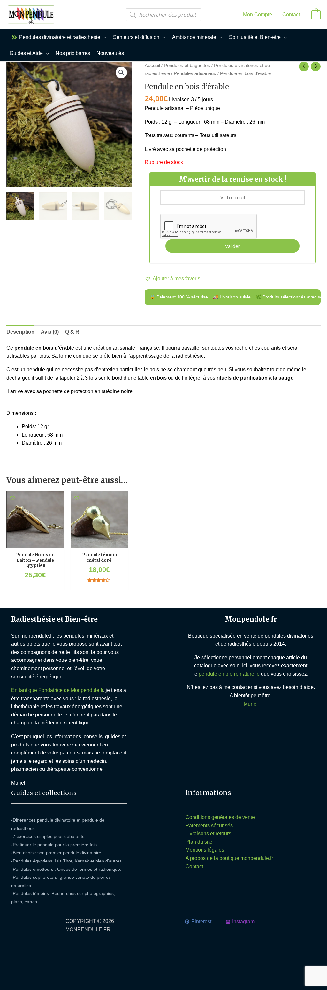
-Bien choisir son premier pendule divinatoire (56, 852)
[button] (103, 37)
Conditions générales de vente (220, 817)
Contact (194, 866)
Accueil (152, 65)
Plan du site (199, 842)
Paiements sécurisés (209, 825)
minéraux (97, 635)
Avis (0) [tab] (50, 332)
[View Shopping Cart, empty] (316, 14)
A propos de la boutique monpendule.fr (229, 858)
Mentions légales (205, 850)
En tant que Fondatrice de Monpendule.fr (57, 690)
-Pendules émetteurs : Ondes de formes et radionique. (66, 869)
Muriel (251, 704)
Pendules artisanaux (195, 73)
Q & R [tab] (72, 332)
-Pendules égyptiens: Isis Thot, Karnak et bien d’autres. (67, 860)
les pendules (69, 635)
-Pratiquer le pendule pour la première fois (54, 844)
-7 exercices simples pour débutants (47, 836)
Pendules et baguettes (187, 65)
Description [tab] (20, 332)
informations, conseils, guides (86, 736)
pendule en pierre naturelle (229, 674)
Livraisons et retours (208, 833)
